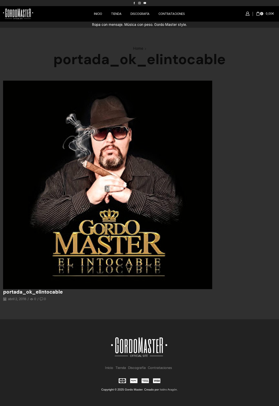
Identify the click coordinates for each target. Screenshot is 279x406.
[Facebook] (134, 3)
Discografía (137, 368)
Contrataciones (160, 368)
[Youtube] (145, 3)
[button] (248, 14)
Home (138, 48)
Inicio (109, 368)
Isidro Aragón (168, 389)
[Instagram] (139, 3)
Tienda (120, 368)
